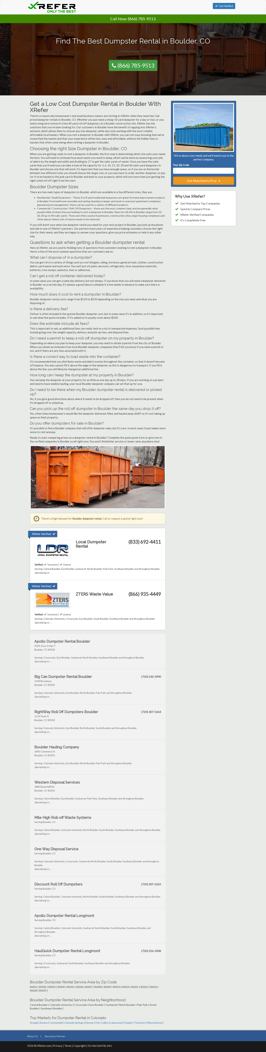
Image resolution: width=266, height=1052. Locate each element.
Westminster (154, 1022)
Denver (89, 1022)
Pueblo (128, 1022)
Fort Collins (102, 1022)
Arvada (34, 1022)
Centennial (56, 1022)
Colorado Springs (73, 1022)
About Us (32, 1036)
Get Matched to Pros (202, 181)
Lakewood (116, 1022)
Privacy (57, 1045)
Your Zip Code (182, 164)
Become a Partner (55, 1036)
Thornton (139, 1022)
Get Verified (226, 5)
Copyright (79, 1045)
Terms (67, 1045)
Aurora (44, 1022)
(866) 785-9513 (142, 18)
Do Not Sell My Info (100, 1045)
